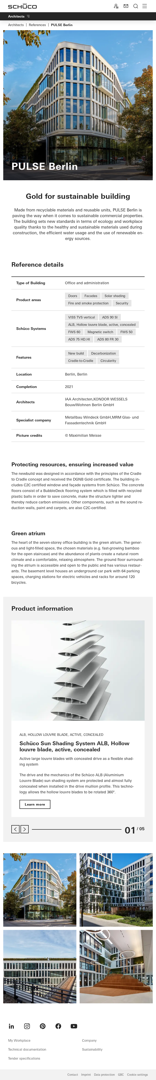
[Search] (135, 6)
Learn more (35, 804)
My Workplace (19, 1040)
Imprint (86, 1075)
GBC (121, 1075)
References (37, 25)
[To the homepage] (22, 6)
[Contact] (126, 6)
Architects (16, 25)
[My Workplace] (116, 6)
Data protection (104, 1075)
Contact (72, 1075)
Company (89, 1040)
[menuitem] (11, 1026)
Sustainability (92, 1049)
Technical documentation (27, 1049)
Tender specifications (24, 1058)
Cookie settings (137, 1075)
